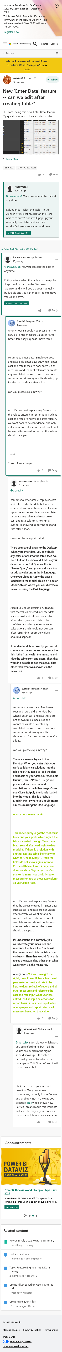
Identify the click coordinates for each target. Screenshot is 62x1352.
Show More (12, 158)
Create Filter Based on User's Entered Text (31, 1286)
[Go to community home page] (20, 44)
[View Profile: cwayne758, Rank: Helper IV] (7, 79)
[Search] (35, 44)
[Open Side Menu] (4, 43)
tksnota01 (28, 1292)
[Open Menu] (57, 53)
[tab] (29, 1215)
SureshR (21, 321)
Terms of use (51, 1329)
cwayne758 (19, 78)
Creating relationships (22, 1301)
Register (44, 43)
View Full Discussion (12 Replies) (21, 249)
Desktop (10, 53)
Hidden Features (19, 1254)
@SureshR (19, 698)
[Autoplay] (25, 1215)
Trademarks (9, 1336)
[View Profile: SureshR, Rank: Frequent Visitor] (11, 323)
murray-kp (31, 1245)
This (29, 1102)
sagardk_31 (33, 1275)
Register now (11, 32)
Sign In (54, 43)
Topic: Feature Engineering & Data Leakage (29, 1269)
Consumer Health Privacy (16, 1346)
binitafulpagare (34, 1258)
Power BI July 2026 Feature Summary (31, 1240)
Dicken (31, 1306)
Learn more (12, 1207)
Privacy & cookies (32, 1329)
